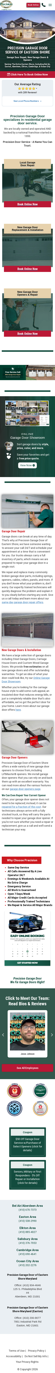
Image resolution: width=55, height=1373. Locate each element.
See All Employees (27, 1067)
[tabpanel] (27, 1033)
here (18, 709)
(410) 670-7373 (28, 1209)
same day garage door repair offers (22, 602)
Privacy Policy (36, 1350)
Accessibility (13, 1356)
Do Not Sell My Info (36, 1356)
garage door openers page (25, 789)
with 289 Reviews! (27, 92)
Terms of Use (17, 1350)
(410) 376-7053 (28, 1242)
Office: (27, 1285)
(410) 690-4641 (28, 1254)
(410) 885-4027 (28, 1232)
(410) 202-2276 (28, 1265)
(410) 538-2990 (28, 1220)
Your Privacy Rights (27, 1361)
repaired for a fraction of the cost (21, 806)
